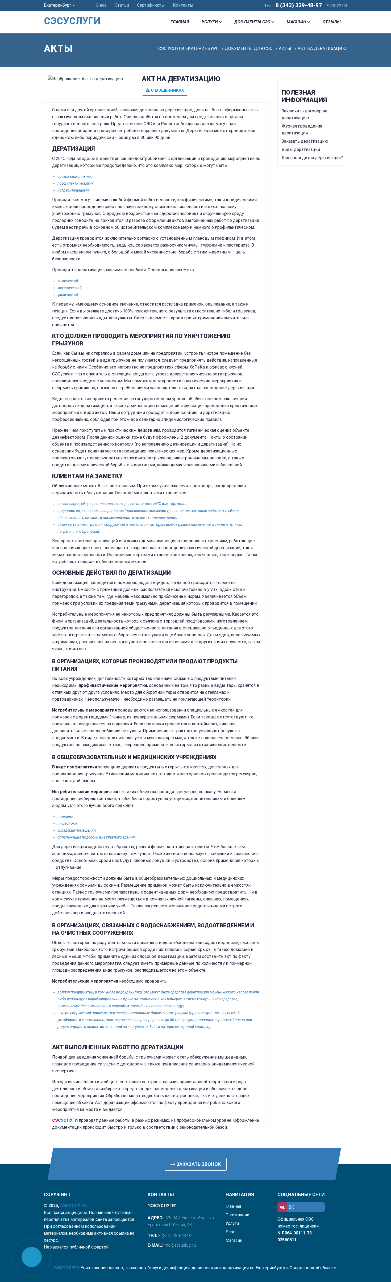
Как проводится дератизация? (312, 157)
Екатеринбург (58, 5)
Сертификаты (151, 5)
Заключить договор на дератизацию (304, 114)
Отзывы (332, 21)
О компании (237, 1214)
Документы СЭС (252, 21)
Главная (179, 21)
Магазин (296, 21)
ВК (291, 1207)
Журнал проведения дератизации (302, 130)
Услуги (210, 21)
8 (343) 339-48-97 (299, 5)
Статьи (122, 5)
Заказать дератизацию (305, 141)
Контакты (183, 5)
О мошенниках (167, 90)
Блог (230, 1231)
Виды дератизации (301, 149)
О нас (101, 5)
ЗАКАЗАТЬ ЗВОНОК (198, 1164)
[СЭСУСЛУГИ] (79, 13)
